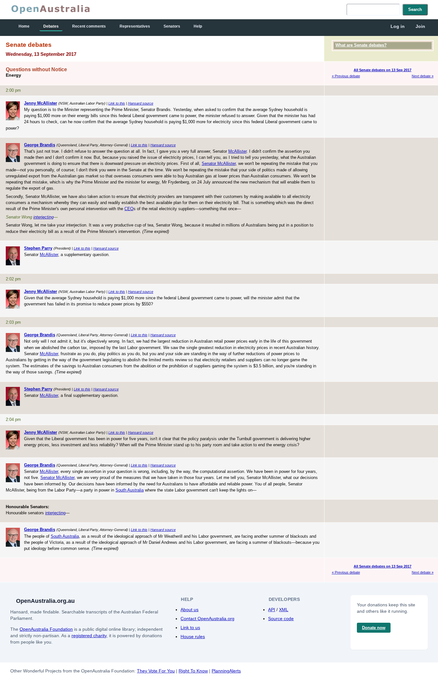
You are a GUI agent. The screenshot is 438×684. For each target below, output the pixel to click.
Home (24, 26)
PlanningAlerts (226, 670)
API (271, 609)
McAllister (237, 151)
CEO (128, 208)
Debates (51, 26)
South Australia (129, 490)
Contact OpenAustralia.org (207, 618)
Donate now (373, 627)
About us (189, 609)
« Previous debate (346, 76)
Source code (281, 618)
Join (420, 26)
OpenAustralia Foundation (46, 629)
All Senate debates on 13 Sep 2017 (382, 70)
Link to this (116, 103)
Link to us (190, 627)
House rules (193, 636)
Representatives (135, 26)
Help (198, 26)
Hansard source (140, 103)
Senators (172, 26)
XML (283, 609)
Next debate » (423, 76)
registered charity (89, 635)
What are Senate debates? (361, 45)
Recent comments (89, 26)
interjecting (43, 217)
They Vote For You (156, 670)
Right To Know (193, 670)
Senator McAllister (219, 163)
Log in (398, 26)
